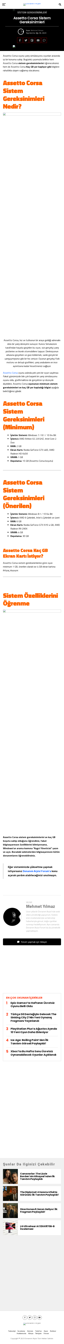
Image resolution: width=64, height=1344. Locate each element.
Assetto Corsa (10, 373)
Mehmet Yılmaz (37, 30)
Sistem (30, 1331)
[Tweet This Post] (26, 40)
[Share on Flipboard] (32, 40)
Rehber (53, 1331)
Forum (46, 1333)
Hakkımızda (21, 1333)
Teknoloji (11, 1331)
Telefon (38, 1331)
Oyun (46, 1331)
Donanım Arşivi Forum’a (37, 871)
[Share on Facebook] (19, 40)
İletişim (38, 1333)
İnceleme (21, 1331)
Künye (30, 1333)
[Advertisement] (32, 971)
